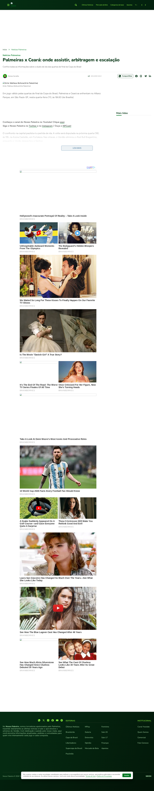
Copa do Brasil (72, 737)
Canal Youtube (144, 726)
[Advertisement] (77, 29)
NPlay (87, 726)
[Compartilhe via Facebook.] (136, 76)
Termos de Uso (91, 776)
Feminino (105, 726)
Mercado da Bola (102, 5)
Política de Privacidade (104, 776)
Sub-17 (104, 737)
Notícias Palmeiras (18, 49)
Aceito (126, 775)
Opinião (88, 743)
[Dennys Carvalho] (5, 76)
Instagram (47, 125)
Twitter (33, 125)
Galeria (88, 732)
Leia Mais (77, 148)
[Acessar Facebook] (52, 720)
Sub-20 (104, 732)
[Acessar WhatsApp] (39, 720)
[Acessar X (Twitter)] (43, 720)
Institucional (144, 721)
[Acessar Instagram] (48, 720)
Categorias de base (117, 5)
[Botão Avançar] (145, 5)
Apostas (129, 5)
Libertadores (71, 743)
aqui (62, 122)
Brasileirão (70, 732)
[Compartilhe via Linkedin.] (150, 76)
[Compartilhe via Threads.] (141, 76)
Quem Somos (143, 732)
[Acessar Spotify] (61, 720)
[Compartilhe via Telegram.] (145, 76)
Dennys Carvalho (13, 76)
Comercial (142, 737)
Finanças (105, 743)
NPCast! (67, 125)
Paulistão (70, 754)
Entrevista (89, 737)
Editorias (70, 721)
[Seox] (148, 776)
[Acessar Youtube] (57, 720)
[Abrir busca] (76, 5)
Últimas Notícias (87, 5)
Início (5, 49)
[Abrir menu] (8, 5)
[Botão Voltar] (141, 5)
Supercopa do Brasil (74, 748)
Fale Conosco (143, 743)
